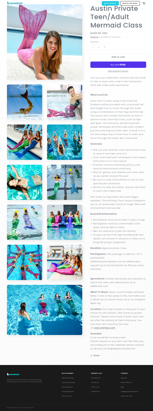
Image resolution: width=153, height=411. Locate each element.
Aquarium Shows (68, 378)
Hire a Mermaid (67, 387)
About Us (124, 378)
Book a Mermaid (110, 3)
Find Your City (67, 396)
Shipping (94, 37)
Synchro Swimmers (68, 382)
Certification (95, 391)
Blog (122, 387)
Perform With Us (126, 382)
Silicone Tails (96, 378)
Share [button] (96, 355)
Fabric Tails (95, 387)
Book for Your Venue (130, 3)
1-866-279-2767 (126, 396)
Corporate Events (68, 391)
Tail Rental (95, 382)
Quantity (94, 42)
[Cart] (143, 3)
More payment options (118, 71)
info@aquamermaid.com (129, 391)
